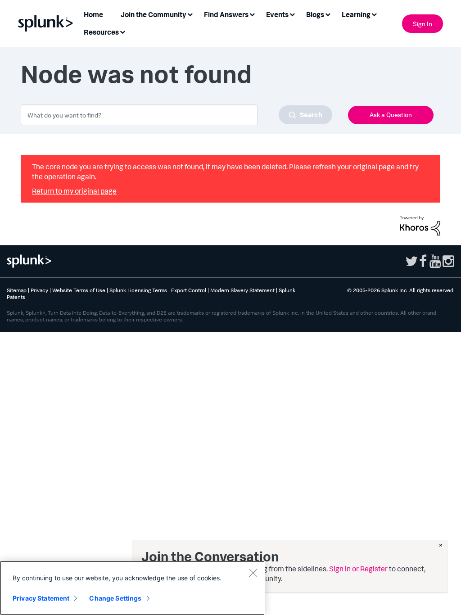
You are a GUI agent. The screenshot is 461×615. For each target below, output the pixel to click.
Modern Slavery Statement (242, 290)
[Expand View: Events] (292, 13)
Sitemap (17, 290)
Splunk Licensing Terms (138, 290)
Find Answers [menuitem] (226, 14)
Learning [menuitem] (356, 14)
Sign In (422, 23)
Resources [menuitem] (101, 31)
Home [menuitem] (93, 14)
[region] (132, 588)
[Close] (253, 572)
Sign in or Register (358, 568)
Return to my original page (74, 190)
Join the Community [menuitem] (153, 14)
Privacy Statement (41, 598)
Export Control (188, 290)
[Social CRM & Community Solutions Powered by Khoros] (420, 224)
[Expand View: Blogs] (327, 13)
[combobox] (176, 114)
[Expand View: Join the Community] (189, 13)
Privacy (39, 290)
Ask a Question (391, 114)
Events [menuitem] (277, 14)
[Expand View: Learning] (374, 13)
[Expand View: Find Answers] (252, 13)
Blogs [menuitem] (315, 14)
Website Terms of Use (78, 290)
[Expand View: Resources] (122, 31)
